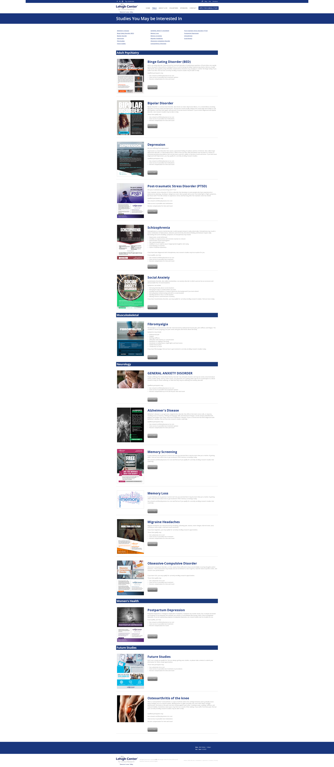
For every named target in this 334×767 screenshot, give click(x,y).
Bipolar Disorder (122, 36)
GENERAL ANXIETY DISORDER (160, 31)
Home (185, 760)
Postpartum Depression (191, 33)
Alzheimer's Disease (123, 31)
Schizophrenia (188, 36)
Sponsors (205, 760)
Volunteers (199, 760)
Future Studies (121, 43)
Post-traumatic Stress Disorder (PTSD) (196, 31)
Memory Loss (155, 33)
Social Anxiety (188, 38)
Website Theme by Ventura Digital (148, 761)
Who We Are (191, 760)
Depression (120, 38)
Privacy (216, 760)
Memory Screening (156, 36)
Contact (211, 760)
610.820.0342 (131, 1)
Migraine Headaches (157, 38)
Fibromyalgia (121, 41)
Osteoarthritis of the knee (158, 43)
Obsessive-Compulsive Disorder (160, 41)
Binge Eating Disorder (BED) (125, 33)
